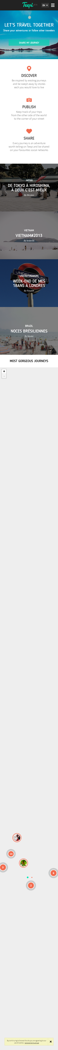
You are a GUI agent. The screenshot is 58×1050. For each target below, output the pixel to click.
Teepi (29, 5)
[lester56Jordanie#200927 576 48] (23, 863)
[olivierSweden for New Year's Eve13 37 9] (17, 837)
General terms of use (32, 1043)
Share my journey (29, 42)
